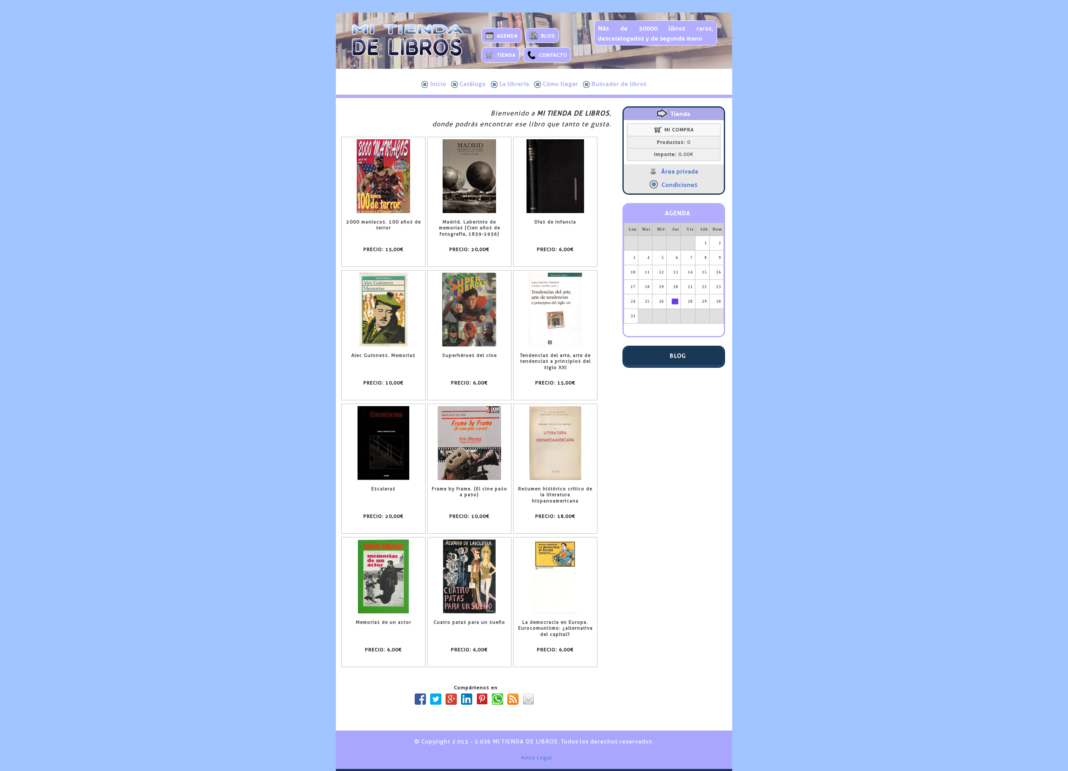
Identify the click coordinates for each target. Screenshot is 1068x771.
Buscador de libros (619, 83)
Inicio (438, 83)
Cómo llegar (560, 83)
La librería (514, 83)
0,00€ (673, 154)
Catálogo (473, 83)
